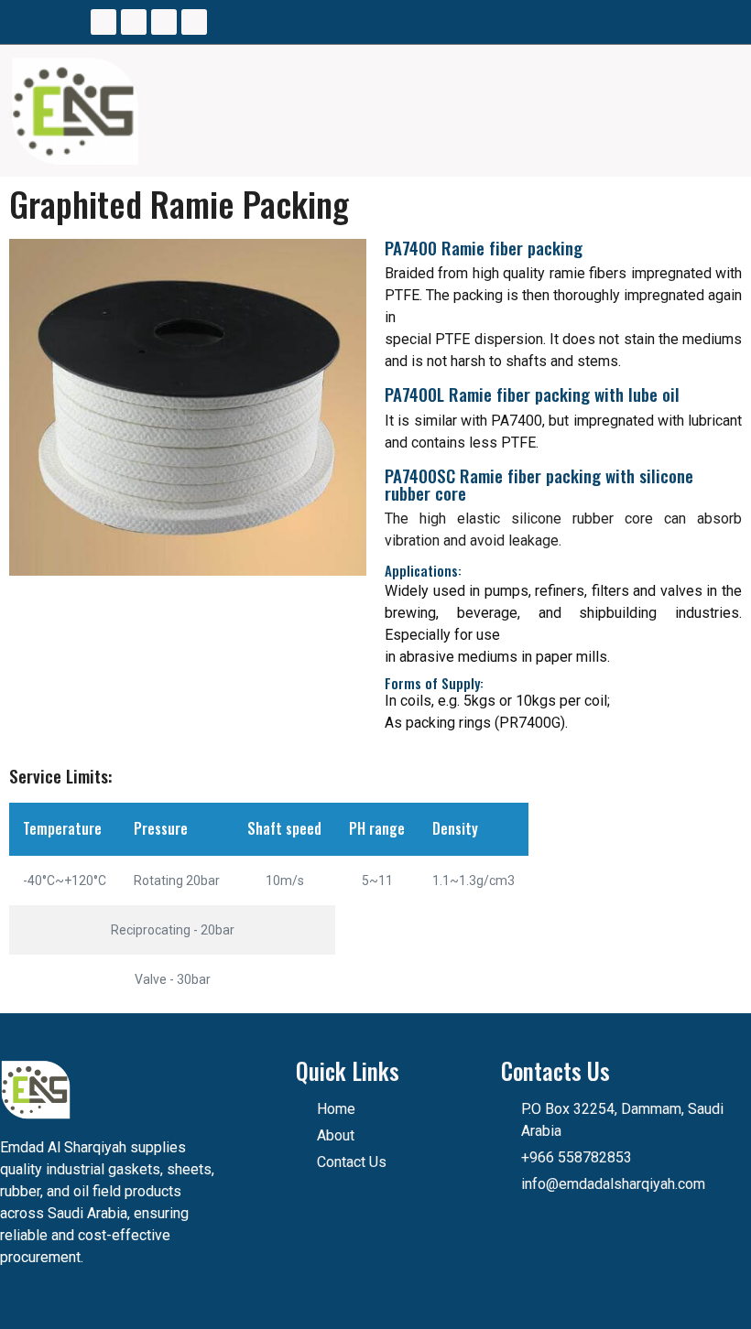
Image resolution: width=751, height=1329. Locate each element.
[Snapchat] (194, 22)
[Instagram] (134, 22)
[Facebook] (103, 22)
